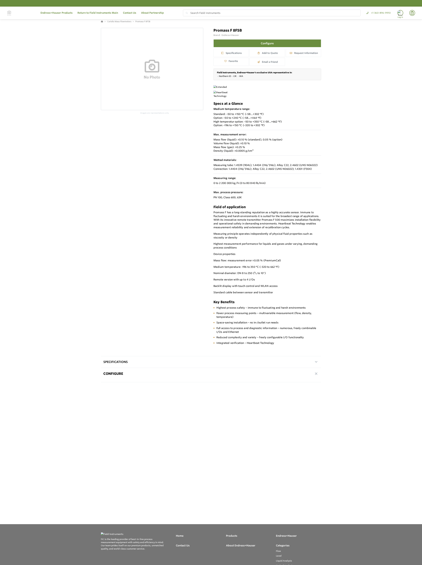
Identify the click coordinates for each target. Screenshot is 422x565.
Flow (278, 551)
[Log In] (400, 13)
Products (231, 535)
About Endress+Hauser (240, 545)
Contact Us (183, 545)
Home (179, 535)
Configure (267, 43)
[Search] (186, 13)
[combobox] (271, 13)
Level (279, 555)
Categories (282, 545)
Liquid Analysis (284, 560)
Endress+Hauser (230, 35)
